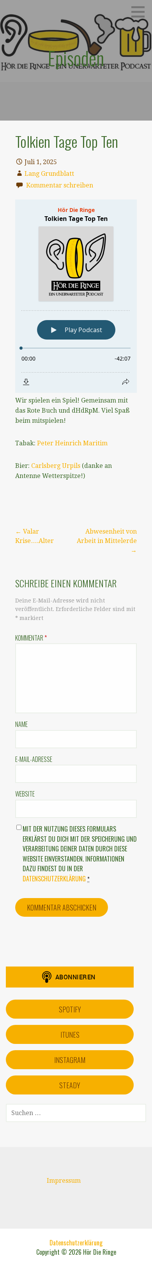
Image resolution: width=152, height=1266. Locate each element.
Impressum (64, 1180)
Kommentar (31, 638)
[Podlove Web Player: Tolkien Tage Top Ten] (76, 296)
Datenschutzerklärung (54, 878)
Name (21, 724)
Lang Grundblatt (49, 173)
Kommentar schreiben (59, 185)
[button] (140, 12)
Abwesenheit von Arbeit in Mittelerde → (107, 541)
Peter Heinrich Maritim (72, 443)
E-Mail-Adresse (33, 759)
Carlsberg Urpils (55, 465)
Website (25, 793)
